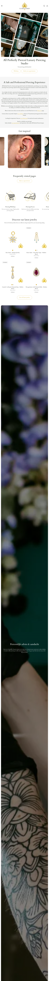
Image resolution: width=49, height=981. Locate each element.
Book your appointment (29, 71)
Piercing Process (30, 207)
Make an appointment (24, 181)
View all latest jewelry (24, 297)
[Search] (44, 5)
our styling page (23, 118)
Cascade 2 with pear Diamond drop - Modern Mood (12, 287)
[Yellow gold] (12, 250)
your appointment (16, 123)
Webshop (16, 71)
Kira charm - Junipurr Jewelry (13, 252)
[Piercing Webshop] (10, 195)
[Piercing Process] (30, 195)
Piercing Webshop (10, 207)
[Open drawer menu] (1, 5)
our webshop (20, 113)
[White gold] (13, 284)
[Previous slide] (5, 151)
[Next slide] (43, 151)
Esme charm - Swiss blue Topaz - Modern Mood (36, 253)
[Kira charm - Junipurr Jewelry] (13, 237)
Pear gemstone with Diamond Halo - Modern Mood (36, 287)
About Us (39, 110)
